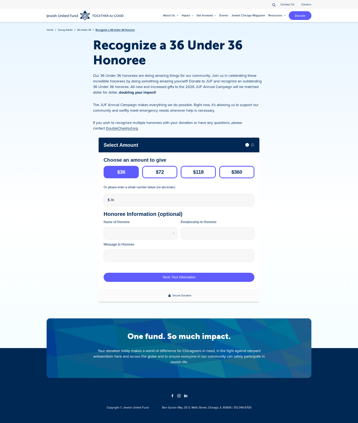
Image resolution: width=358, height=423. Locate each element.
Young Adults (65, 30)
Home (50, 30)
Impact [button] (186, 15)
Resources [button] (275, 15)
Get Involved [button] (205, 15)
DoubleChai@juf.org (122, 128)
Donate (300, 15)
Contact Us (288, 4)
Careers (306, 4)
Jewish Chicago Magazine (248, 15)
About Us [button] (169, 15)
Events (223, 15)
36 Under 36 (84, 30)
